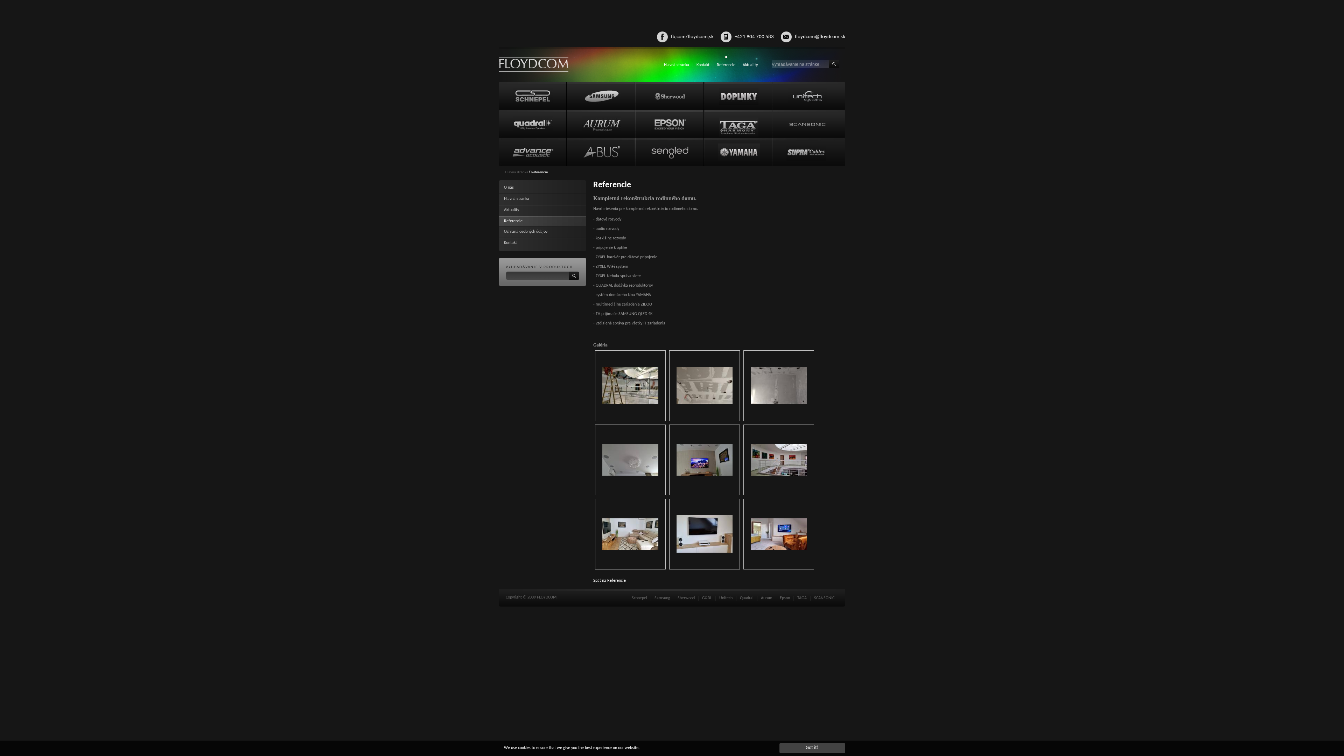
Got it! (812, 747)
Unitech (726, 598)
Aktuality (750, 65)
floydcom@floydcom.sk (820, 37)
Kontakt (702, 65)
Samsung (662, 598)
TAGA (802, 598)
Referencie (726, 65)
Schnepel (639, 598)
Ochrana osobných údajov (525, 232)
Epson (785, 598)
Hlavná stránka (676, 65)
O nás (509, 188)
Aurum (766, 598)
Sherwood (686, 598)
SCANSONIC (824, 598)
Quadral (747, 598)
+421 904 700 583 (754, 37)
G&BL (707, 598)
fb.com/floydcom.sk (692, 37)
